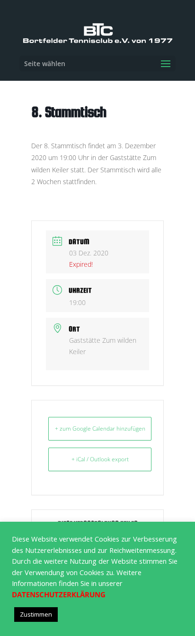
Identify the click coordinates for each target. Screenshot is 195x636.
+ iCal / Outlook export (100, 459)
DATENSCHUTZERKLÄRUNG (59, 594)
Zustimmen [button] (36, 614)
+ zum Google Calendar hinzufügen (100, 428)
